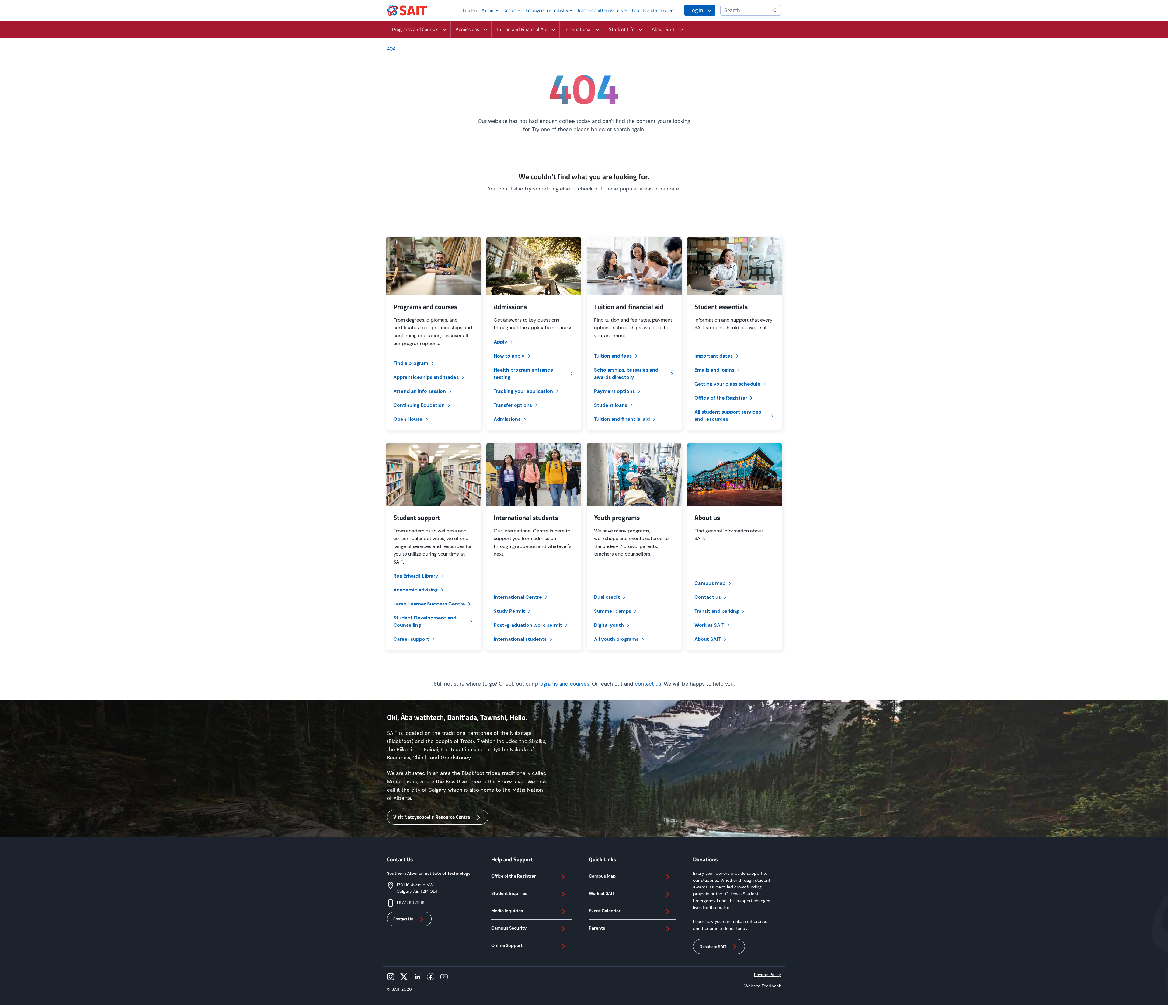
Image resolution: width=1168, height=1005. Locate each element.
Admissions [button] (467, 29)
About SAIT (707, 639)
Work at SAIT (709, 625)
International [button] (578, 29)
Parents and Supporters (653, 10)
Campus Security (509, 928)
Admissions (507, 419)
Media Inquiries (507, 910)
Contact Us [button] (403, 919)
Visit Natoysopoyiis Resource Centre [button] (431, 817)
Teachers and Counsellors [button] (600, 10)
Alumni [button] (488, 10)
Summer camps (612, 611)
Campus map (709, 583)
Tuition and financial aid (622, 419)
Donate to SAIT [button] (713, 946)
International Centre (518, 597)
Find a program (410, 363)
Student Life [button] (621, 29)
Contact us (707, 597)
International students (520, 639)
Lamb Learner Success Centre (429, 604)
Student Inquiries (509, 893)
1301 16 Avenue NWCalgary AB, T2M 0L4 (417, 888)
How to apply (509, 356)
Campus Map (602, 876)
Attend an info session (419, 391)
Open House (407, 419)
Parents (597, 928)
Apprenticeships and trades (426, 377)
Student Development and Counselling (424, 621)
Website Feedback (762, 986)
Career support (411, 639)
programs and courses (562, 683)
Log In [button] (696, 10)
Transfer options (513, 405)
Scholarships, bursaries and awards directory (626, 373)
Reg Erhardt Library (415, 576)
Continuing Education (419, 405)
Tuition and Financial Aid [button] (521, 29)
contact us (648, 683)
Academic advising (415, 590)
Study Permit (509, 611)
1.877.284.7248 (411, 902)
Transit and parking (716, 611)
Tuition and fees (613, 356)
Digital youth (609, 625)
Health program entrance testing (523, 373)
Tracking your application (523, 391)
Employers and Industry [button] (547, 10)
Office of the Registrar (720, 398)
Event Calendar (604, 910)
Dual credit (607, 597)
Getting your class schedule (727, 384)
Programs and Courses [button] (415, 29)
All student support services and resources (727, 415)
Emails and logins (714, 370)
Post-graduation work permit (528, 625)
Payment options (614, 391)
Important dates (713, 356)
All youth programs (616, 639)
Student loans (610, 405)
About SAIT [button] (663, 29)
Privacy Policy (767, 974)
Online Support (507, 945)
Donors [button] (509, 10)
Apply (500, 342)
